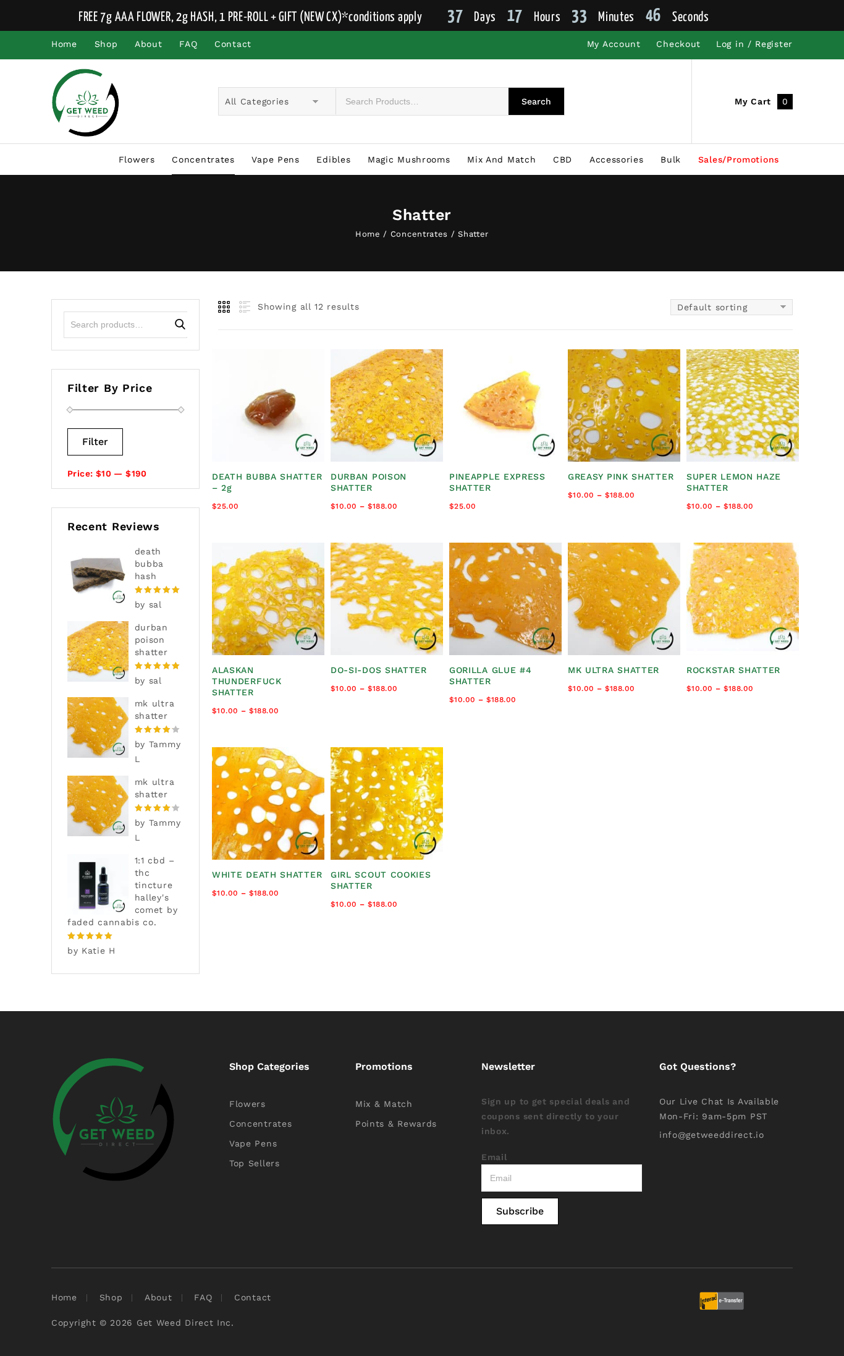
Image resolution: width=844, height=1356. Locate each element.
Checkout (678, 44)
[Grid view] (225, 307)
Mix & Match (384, 1104)
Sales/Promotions (738, 159)
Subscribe (520, 1211)
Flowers (137, 159)
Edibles (333, 159)
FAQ (188, 44)
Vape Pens (275, 159)
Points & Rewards (396, 1124)
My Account (614, 44)
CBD (562, 159)
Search (179, 324)
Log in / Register (754, 44)
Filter (95, 441)
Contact (232, 44)
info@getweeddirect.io (711, 1135)
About (148, 44)
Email (494, 1157)
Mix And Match (501, 159)
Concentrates (203, 159)
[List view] (243, 307)
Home (64, 44)
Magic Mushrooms (409, 159)
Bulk (670, 159)
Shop (106, 44)
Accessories (616, 159)
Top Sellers (254, 1163)
